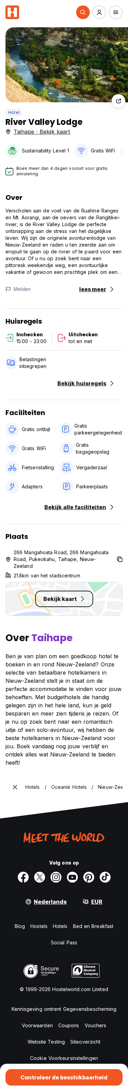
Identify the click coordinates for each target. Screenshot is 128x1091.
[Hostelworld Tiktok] (105, 877)
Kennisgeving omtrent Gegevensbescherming (64, 1009)
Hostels (38, 926)
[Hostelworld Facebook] (23, 877)
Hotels (60, 926)
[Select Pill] (83, 12)
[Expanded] (15, 787)
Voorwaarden (37, 1025)
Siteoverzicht (85, 1042)
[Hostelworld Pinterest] (88, 877)
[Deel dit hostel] (118, 101)
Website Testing (46, 1042)
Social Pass (64, 942)
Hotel (13, 112)
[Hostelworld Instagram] (56, 877)
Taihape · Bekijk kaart (42, 131)
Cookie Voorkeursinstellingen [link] (64, 1058)
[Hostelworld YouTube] (72, 877)
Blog (20, 926)
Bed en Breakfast (93, 926)
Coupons (68, 1025)
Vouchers (95, 1025)
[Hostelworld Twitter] (39, 877)
